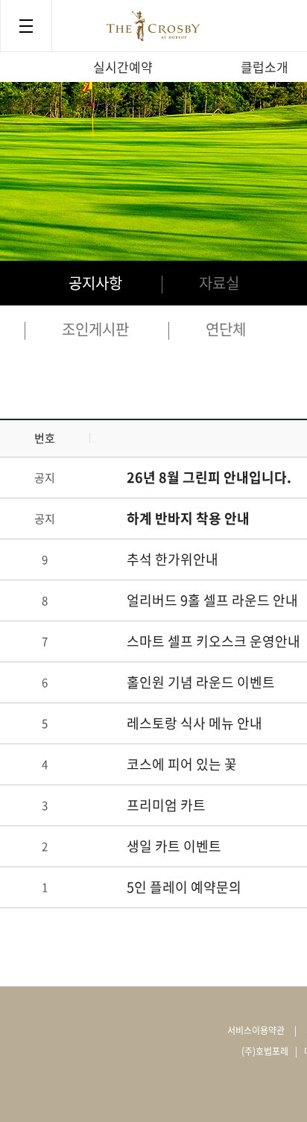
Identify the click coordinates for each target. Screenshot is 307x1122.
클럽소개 (264, 66)
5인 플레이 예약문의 (184, 887)
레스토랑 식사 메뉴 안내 (194, 723)
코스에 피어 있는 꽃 (182, 764)
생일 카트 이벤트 (174, 846)
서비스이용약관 (256, 1030)
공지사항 (95, 283)
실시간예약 (123, 66)
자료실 (219, 283)
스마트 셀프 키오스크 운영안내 (213, 641)
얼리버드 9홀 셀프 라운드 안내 (212, 600)
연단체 (226, 329)
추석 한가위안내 (172, 559)
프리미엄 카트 (166, 805)
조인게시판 (95, 329)
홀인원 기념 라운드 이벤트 (201, 682)
